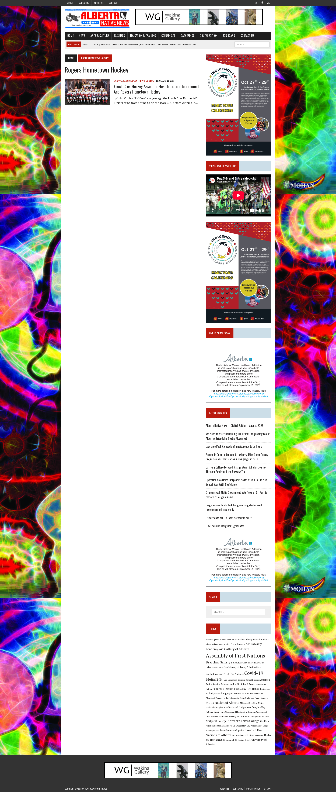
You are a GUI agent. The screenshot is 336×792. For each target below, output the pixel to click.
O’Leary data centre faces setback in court (229, 518)
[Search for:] (238, 612)
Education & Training (143, 35)
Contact (113, 2)
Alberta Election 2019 (229, 639)
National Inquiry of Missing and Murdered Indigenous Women (240, 716)
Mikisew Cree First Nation (252, 702)
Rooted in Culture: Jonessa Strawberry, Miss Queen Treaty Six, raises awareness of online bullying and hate (237, 457)
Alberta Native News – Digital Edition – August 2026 (234, 425)
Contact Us (247, 35)
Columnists (168, 35)
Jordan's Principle (231, 697)
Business (119, 35)
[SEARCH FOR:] (252, 44)
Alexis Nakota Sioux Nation (218, 644)
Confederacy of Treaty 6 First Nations (242, 667)
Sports (150, 81)
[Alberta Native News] (97, 18)
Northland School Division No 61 (220, 725)
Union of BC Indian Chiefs (238, 739)
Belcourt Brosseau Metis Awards (247, 662)
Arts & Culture (99, 35)
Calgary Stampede (214, 667)
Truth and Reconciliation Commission (247, 735)
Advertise (98, 2)
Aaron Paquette (212, 639)
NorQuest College (216, 721)
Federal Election (222, 689)
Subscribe (84, 2)
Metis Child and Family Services (254, 698)
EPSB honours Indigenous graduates (225, 526)
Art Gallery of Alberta (234, 649)
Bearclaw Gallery (218, 662)
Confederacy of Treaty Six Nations (225, 674)
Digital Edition (208, 35)
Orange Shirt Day (243, 726)
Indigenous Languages (221, 693)
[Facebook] (262, 2)
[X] (256, 2)
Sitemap (267, 788)
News (82, 35)
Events (118, 81)
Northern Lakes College (243, 721)
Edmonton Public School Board (238, 684)
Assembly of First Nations (235, 655)
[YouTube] (268, 2)
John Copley (130, 81)
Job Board (229, 35)
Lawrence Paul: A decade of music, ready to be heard (234, 446)
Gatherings (187, 35)
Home (70, 35)
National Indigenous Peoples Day (246, 707)
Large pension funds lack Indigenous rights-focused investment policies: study (234, 507)
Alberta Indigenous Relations (254, 639)
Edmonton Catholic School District (243, 680)
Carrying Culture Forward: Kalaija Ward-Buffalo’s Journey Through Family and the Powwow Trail (236, 469)
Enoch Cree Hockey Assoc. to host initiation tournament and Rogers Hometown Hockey (156, 89)
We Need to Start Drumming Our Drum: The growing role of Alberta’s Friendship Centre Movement (238, 436)
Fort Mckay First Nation (246, 688)
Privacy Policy (253, 788)
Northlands (265, 721)
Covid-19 (253, 673)
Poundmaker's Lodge (259, 726)
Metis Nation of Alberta (222, 702)
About (70, 2)
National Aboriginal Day (217, 707)
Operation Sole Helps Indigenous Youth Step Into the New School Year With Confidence (236, 482)
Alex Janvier (238, 644)
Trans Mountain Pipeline (232, 730)
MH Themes (102, 788)
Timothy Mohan (212, 730)
